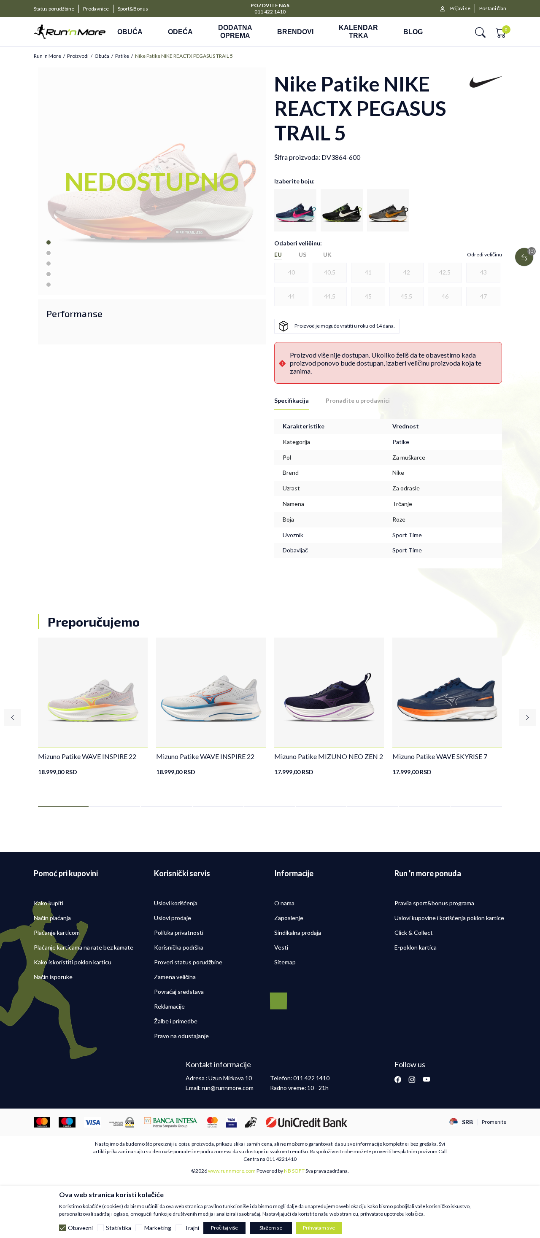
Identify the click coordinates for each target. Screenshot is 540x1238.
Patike (122, 56)
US (302, 254)
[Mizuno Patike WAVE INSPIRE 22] (93, 692)
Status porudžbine (54, 8)
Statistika (118, 1228)
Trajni (191, 1228)
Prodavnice (96, 8)
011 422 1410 (270, 11)
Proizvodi (78, 56)
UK (327, 254)
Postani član (492, 8)
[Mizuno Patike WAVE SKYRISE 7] (447, 692)
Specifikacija (291, 400)
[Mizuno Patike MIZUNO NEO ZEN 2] (329, 692)
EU (278, 254)
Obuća (101, 56)
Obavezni (80, 1228)
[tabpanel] (93, 707)
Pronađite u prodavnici (358, 400)
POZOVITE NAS (270, 5)
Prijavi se (460, 8)
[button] (480, 32)
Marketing (157, 1228)
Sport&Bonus (133, 8)
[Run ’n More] (69, 31)
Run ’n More (47, 56)
